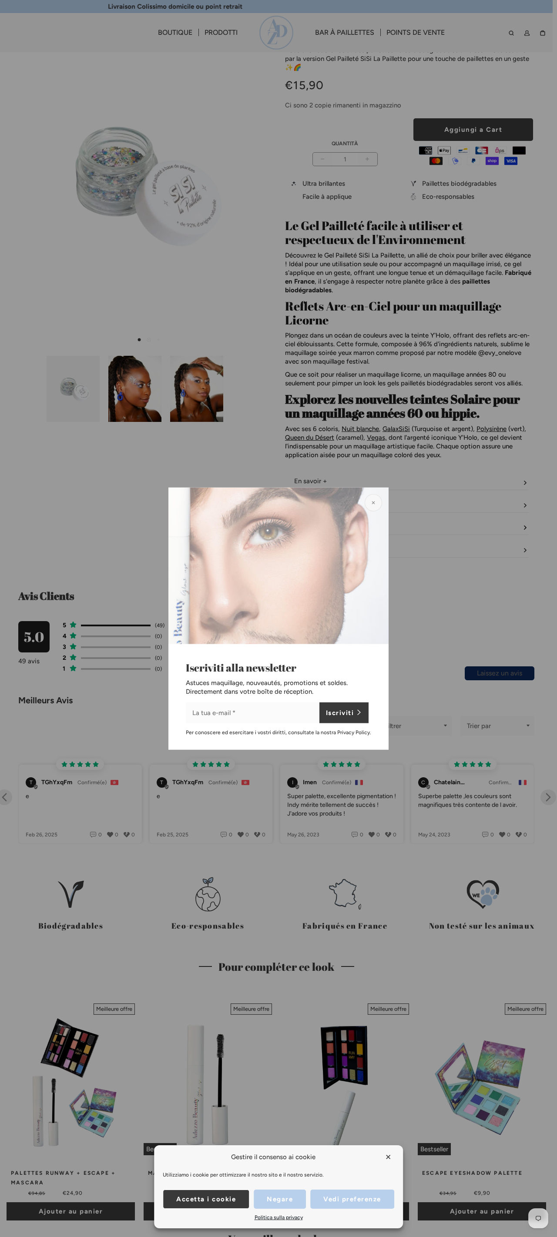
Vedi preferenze (352, 1199)
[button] (389, 1157)
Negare (280, 1199)
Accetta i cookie (206, 1199)
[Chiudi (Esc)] (373, 503)
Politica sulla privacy (279, 1217)
